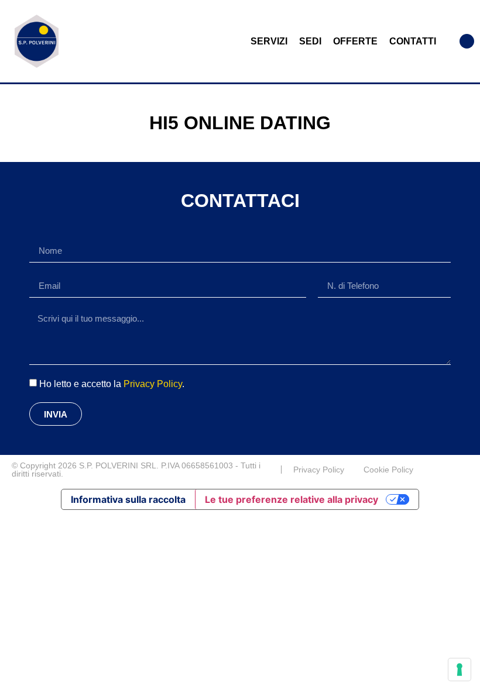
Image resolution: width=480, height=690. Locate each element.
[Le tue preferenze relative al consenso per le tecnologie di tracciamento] (459, 669)
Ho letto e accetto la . (111, 384)
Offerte (355, 41)
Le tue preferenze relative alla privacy (291, 499)
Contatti (412, 41)
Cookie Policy (388, 469)
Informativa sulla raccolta (128, 499)
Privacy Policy (153, 384)
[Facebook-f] (463, 469)
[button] (467, 41)
